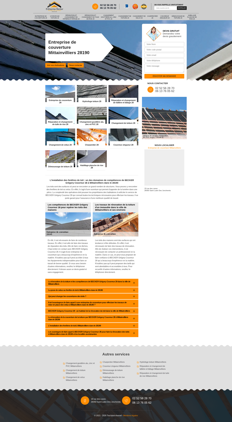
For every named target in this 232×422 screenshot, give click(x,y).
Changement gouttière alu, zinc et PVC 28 (108, 17)
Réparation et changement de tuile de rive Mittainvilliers (154, 374)
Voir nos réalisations (55, 65)
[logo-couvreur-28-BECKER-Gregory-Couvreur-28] (54, 6)
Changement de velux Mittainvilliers (75, 378)
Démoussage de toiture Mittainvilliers (113, 371)
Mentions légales (130, 416)
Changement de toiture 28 (124, 17)
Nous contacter (75, 65)
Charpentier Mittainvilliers (114, 362)
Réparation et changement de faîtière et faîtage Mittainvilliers (153, 367)
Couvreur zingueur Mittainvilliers (116, 366)
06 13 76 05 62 (108, 8)
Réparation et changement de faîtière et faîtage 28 (71, 17)
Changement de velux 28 (139, 17)
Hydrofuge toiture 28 (54, 17)
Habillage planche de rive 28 (192, 17)
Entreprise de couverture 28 (41, 17)
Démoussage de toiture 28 (178, 17)
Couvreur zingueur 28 (165, 17)
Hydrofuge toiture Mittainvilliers (153, 362)
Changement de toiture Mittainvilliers (75, 371)
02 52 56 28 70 (108, 5)
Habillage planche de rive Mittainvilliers (114, 378)
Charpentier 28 (152, 17)
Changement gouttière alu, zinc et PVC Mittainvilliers (80, 364)
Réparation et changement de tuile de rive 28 (90, 17)
